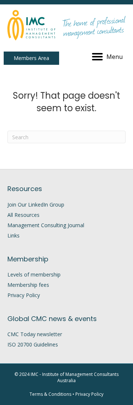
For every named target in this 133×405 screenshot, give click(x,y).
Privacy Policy (23, 295)
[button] (31, 58)
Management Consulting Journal (45, 225)
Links (13, 235)
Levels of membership (34, 274)
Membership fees (28, 284)
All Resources (23, 214)
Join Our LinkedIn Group (35, 204)
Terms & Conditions (50, 394)
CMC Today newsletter (34, 334)
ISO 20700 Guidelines (32, 344)
